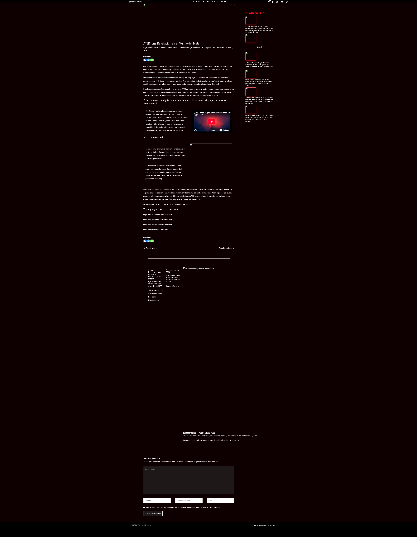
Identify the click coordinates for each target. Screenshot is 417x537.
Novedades (195, 48)
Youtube (206, 1)
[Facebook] (272, 2)
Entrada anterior (151, 248)
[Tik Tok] (286, 2)
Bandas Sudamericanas (181, 48)
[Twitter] (148, 60)
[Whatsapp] (152, 60)
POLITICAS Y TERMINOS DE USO (264, 525)
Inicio (192, 1)
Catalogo (214, 1)
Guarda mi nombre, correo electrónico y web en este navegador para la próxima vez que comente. (183, 507)
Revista (198, 1)
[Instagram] (277, 2)
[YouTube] (282, 2)
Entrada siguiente (226, 248)
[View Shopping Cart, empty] (268, 2)
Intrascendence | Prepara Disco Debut (199, 433)
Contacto (223, 1)
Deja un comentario (150, 48)
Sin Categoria (206, 48)
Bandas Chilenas (165, 48)
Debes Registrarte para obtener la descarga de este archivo (155, 274)
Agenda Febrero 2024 (172, 271)
